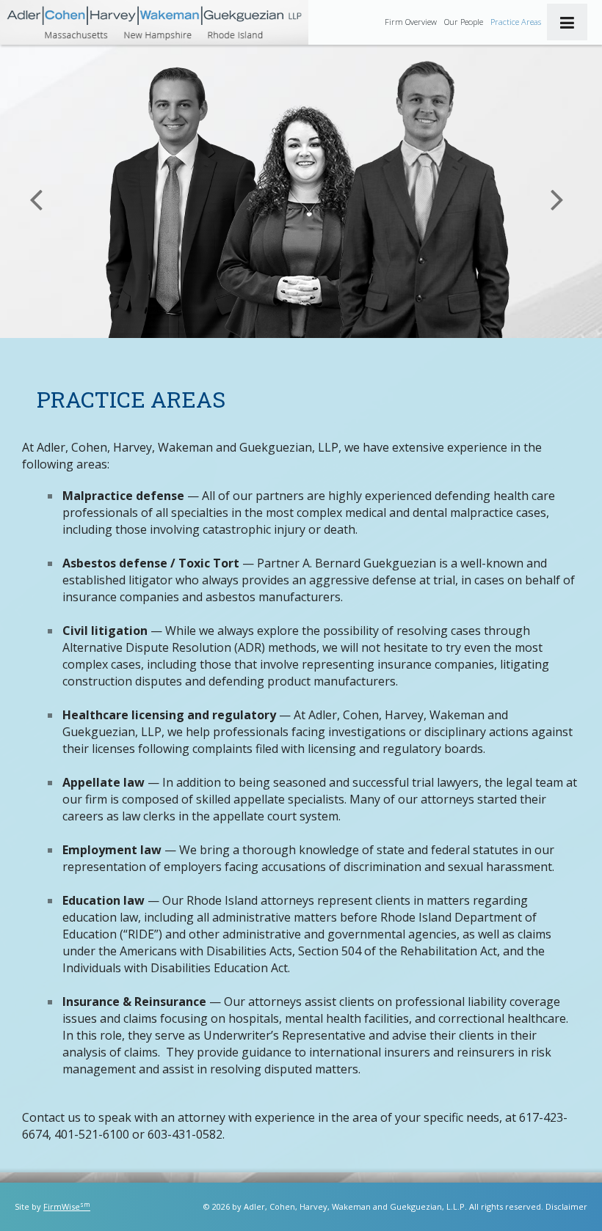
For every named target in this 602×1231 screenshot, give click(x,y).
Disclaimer (566, 1206)
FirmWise (66, 1206)
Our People (463, 21)
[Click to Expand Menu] (567, 22)
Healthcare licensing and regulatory (169, 715)
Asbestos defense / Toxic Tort (150, 563)
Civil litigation (105, 630)
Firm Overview (411, 21)
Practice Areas (515, 21)
